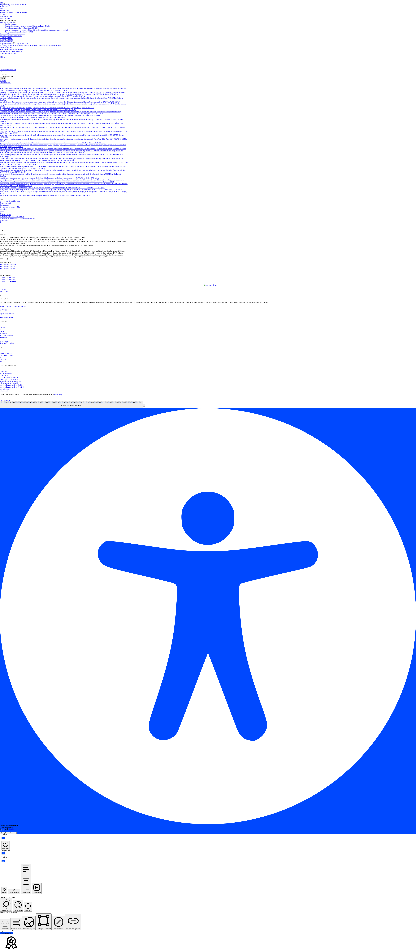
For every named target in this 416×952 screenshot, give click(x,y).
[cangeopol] (210, 285)
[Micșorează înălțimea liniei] (3, 861)
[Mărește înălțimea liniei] (3, 853)
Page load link (5, 400)
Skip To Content (6, 931)
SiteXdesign (58, 394)
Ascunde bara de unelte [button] (8, 833)
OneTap (11, 829)
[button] (144, 405)
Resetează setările (7, 933)
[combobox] (71, 404)
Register (3, 81)
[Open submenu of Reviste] (2, 213)
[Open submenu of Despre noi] (4, 3)
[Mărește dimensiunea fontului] (3, 830)
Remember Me (7, 76)
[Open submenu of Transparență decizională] (14, 42)
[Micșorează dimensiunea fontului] (3, 838)
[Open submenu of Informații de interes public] (15, 20)
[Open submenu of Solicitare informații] (14, 22)
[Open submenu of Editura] (2, 199)
